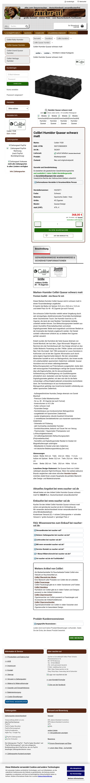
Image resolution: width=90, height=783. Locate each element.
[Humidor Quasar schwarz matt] (58, 87)
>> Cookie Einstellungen (13, 697)
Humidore (39, 33)
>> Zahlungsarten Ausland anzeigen (18, 754)
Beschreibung (41, 248)
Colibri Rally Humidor (15, 40)
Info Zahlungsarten (17, 171)
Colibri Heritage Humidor (13, 59)
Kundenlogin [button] (70, 1)
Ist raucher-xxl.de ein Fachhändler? (50, 558)
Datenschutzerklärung (45, 776)
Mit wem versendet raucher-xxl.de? (50, 544)
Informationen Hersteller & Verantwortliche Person (57, 182)
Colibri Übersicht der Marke (45, 577)
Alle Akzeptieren (76, 768)
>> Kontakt (9, 670)
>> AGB (8, 661)
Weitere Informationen (76, 778)
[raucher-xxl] (45, 13)
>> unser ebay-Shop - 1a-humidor (60, 748)
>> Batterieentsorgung (13, 692)
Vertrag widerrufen (16, 702)
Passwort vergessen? (15, 95)
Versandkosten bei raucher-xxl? (48, 530)
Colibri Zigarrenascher (43, 595)
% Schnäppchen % (12, 33)
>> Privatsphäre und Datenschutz (17, 657)
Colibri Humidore (41, 587)
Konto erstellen (12, 90)
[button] (33, 120)
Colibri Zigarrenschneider (45, 602)
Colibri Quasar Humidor (16, 45)
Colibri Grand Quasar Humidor (15, 52)
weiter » (39, 53)
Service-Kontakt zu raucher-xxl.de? (50, 549)
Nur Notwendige (75, 774)
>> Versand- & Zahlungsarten (15, 679)
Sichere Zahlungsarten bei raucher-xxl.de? (53, 535)
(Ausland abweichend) (74, 153)
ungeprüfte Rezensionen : (46, 624)
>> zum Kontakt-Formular (56, 680)
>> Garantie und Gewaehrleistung (17, 688)
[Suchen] (27, 26)
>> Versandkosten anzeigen (58, 733)
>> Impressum (10, 666)
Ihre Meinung (76, 638)
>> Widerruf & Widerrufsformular (16, 683)
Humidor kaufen (70, 473)
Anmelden (17, 83)
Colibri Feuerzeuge (42, 582)
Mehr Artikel (11, 134)
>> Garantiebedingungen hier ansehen (49, 176)
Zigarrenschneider (57, 33)
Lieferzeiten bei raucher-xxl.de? (48, 540)
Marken (27, 33)
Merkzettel (82, 1)
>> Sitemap (9, 674)
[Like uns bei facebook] (56, 685)
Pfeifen (73, 33)
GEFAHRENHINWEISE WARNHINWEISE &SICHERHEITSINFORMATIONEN (55, 259)
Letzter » (47, 53)
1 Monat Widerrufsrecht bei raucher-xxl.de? (53, 554)
